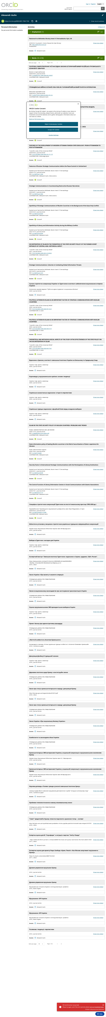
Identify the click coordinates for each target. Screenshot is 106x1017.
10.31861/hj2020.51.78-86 (39, 512)
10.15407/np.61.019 (37, 273)
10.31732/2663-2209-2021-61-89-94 (42, 253)
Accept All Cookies (53, 129)
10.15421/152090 (36, 453)
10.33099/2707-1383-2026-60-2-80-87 (42, 75)
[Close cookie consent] (78, 104)
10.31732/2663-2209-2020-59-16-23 (42, 309)
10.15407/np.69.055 (37, 213)
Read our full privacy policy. (36, 119)
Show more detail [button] (98, 43)
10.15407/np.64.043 (37, 233)
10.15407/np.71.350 (37, 174)
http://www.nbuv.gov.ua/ (39, 44)
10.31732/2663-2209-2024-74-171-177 (42, 154)
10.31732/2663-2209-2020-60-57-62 (42, 348)
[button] (101, 27)
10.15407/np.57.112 (37, 492)
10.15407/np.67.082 (37, 194)
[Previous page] (57, 63)
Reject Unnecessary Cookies (53, 124)
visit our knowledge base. (97, 1007)
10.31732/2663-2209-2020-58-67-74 (42, 328)
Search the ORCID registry (68, 8)
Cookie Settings (54, 135)
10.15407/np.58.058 (37, 473)
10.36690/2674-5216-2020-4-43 (40, 433)
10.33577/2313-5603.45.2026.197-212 (42, 95)
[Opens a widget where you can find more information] (99, 1014)
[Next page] (61, 63)
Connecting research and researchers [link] (12, 9)
